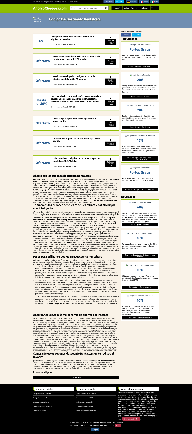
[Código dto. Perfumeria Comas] (140, 265)
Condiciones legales (131, 419)
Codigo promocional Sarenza (86, 410)
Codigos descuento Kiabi (84, 402)
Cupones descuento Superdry (86, 406)
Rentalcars (76, 377)
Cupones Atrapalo (39, 410)
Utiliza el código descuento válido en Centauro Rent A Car (140, 158)
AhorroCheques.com (50, 8)
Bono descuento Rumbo (140, 97)
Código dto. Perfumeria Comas (140, 287)
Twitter (120, 2)
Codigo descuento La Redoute (86, 394)
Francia (145, 2)
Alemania (133, 2)
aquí (117, 425)
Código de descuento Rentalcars (110, 42)
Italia (156, 2)
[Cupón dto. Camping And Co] (140, 105)
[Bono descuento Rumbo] (140, 75)
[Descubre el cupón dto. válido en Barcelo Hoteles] (140, 233)
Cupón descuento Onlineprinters (140, 318)
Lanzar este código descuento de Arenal (140, 190)
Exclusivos (144, 8)
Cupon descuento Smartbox (42, 406)
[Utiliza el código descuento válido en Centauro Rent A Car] (140, 136)
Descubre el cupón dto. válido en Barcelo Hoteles (140, 256)
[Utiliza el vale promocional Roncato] (140, 45)
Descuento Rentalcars (110, 144)
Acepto (95, 430)
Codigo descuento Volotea (42, 398)
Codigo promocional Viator (42, 394)
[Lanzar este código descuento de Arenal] (140, 168)
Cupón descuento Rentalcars (110, 61)
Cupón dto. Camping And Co (140, 127)
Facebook (109, 2)
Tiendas (155, 8)
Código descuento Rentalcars (110, 124)
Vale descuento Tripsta (41, 402)
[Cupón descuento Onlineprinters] (140, 296)
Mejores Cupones (131, 8)
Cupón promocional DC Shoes (86, 398)
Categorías (117, 8)
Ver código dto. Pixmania (140, 225)
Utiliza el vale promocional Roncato (140, 66)
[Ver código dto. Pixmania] (140, 203)
